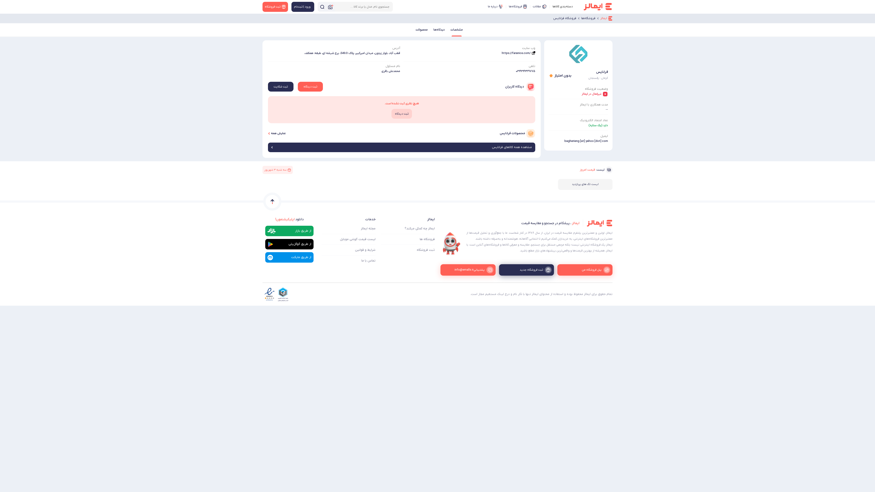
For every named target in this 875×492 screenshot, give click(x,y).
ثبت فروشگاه (426, 250)
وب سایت (528, 48)
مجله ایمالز (368, 228)
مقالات (537, 6)
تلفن (532, 66)
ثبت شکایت (281, 87)
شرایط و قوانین (365, 250)
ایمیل (604, 136)
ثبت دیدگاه (310, 87)
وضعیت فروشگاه (596, 89)
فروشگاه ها (427, 239)
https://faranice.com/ (516, 53)
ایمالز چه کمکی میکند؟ (420, 228)
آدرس (396, 48)
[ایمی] (451, 243)
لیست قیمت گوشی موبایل (358, 239)
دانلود (289, 219)
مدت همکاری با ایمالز (594, 104)
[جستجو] (322, 7)
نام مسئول (393, 66)
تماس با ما (368, 261)
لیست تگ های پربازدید (585, 184)
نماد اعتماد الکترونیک (594, 120)
